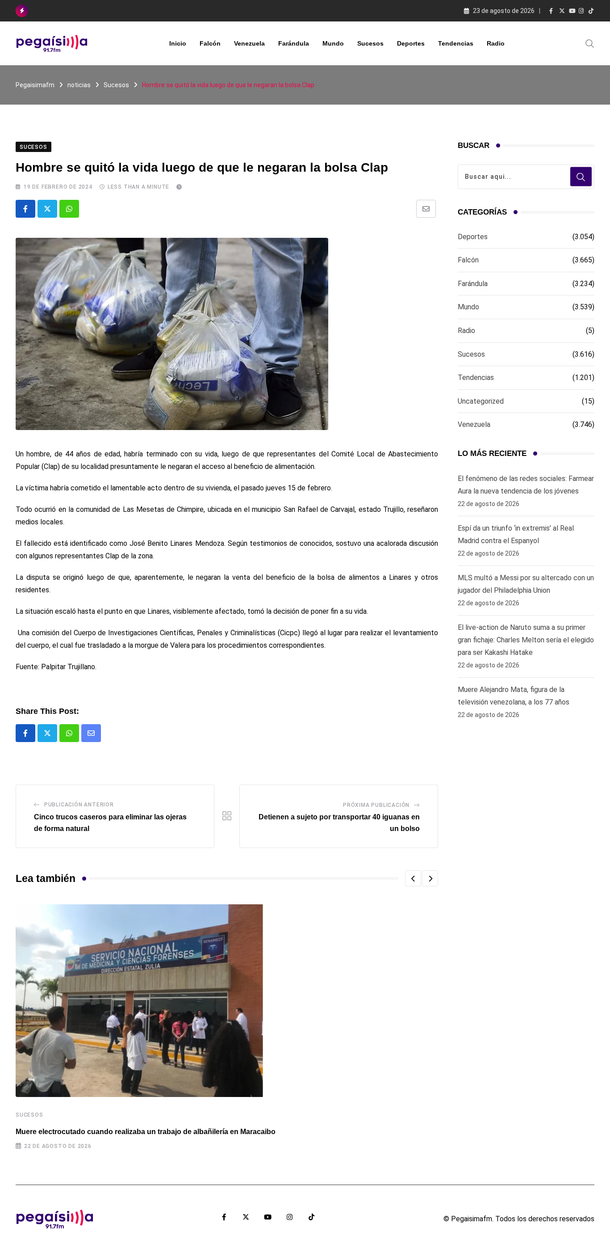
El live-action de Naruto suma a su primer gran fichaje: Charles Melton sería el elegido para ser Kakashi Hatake (526, 640)
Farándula (293, 43)
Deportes (411, 43)
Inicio (177, 43)
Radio (496, 43)
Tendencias (455, 43)
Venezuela (249, 43)
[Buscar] (589, 43)
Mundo (333, 43)
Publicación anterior (79, 805)
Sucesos (370, 43)
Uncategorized (481, 401)
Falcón (210, 43)
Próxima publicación (376, 805)
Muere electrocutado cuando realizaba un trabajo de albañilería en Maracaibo (146, 1131)
